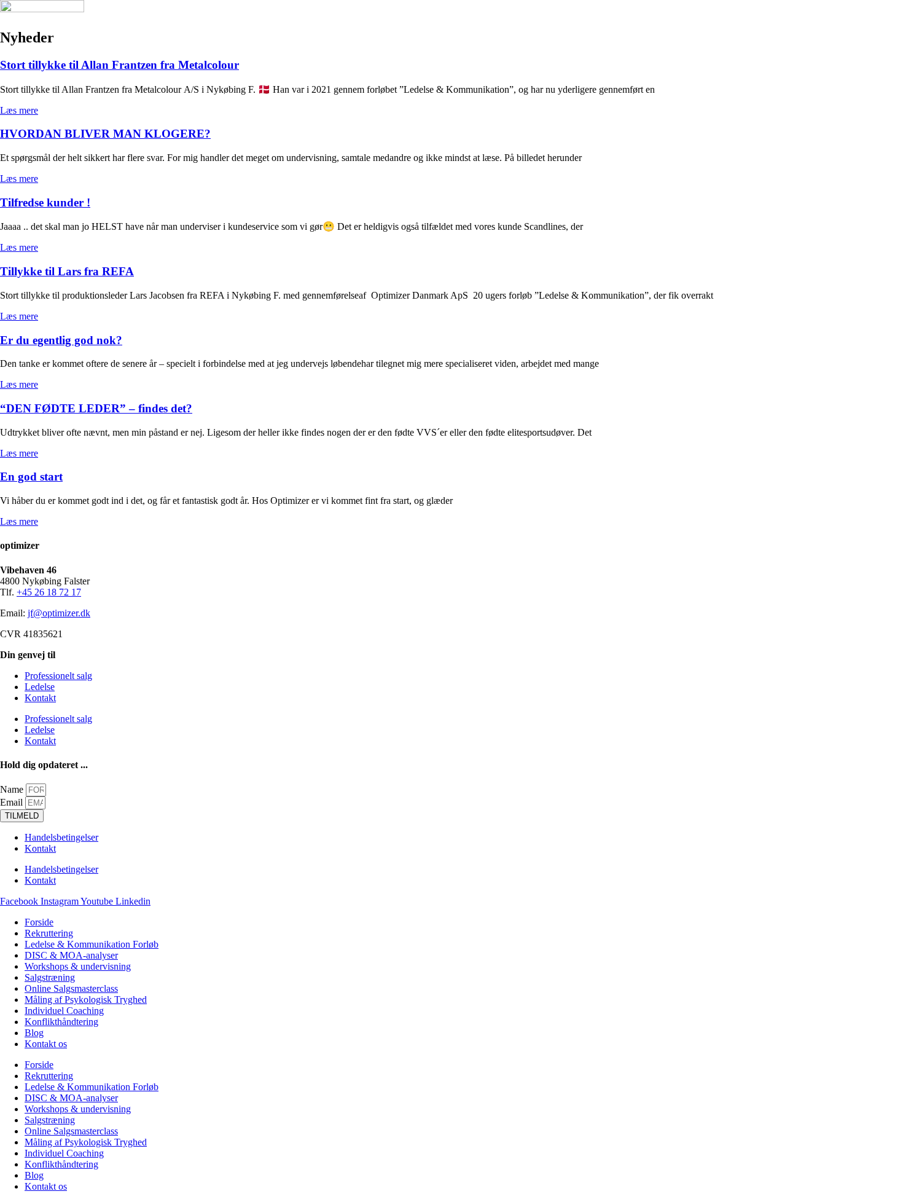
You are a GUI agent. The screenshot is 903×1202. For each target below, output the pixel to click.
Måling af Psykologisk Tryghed (86, 999)
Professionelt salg (58, 675)
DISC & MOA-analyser (71, 955)
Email (12, 802)
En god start (31, 476)
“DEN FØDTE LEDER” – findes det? (96, 408)
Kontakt (40, 698)
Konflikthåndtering (61, 1021)
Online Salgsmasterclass (71, 988)
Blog (34, 1032)
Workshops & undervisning (78, 966)
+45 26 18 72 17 (49, 592)
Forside (39, 922)
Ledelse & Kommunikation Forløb (91, 944)
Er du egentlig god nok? (61, 340)
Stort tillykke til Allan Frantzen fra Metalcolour (119, 64)
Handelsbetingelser (61, 837)
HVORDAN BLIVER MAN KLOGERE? (105, 133)
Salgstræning (50, 977)
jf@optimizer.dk (59, 613)
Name (13, 789)
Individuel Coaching (64, 1010)
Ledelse (40, 687)
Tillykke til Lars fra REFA (67, 271)
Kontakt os (46, 1044)
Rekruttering (49, 933)
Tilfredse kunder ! (45, 202)
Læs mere (19, 110)
